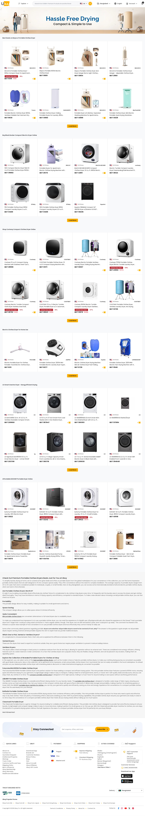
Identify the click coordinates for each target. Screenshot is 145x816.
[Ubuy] (5, 3)
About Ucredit (31, 763)
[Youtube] (125, 808)
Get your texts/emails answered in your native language (133, 759)
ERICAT (68, 165)
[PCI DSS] (7, 793)
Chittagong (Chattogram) (107, 753)
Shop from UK (19, 803)
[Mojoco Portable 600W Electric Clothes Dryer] (55, 56)
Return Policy (31, 757)
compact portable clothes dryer (41, 675)
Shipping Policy (7, 765)
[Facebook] (118, 808)
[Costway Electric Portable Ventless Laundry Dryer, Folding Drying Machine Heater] (90, 248)
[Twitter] (129, 808)
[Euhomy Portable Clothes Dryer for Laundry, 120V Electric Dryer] (20, 497)
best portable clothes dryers (43, 660)
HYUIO (68, 551)
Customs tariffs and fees (11, 763)
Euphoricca (31, 551)
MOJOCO (32, 68)
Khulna (99, 755)
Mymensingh (101, 763)
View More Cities (103, 767)
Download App (31, 751)
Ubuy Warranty (7, 771)
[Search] (90, 3)
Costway (32, 259)
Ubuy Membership (8, 769)
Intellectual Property (9, 757)
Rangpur (100, 765)
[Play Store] (127, 781)
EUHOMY (32, 509)
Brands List (30, 753)
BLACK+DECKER (100, 165)
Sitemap (5, 759)
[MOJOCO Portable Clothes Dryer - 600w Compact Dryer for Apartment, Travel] (20, 56)
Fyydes (103, 360)
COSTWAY (67, 259)
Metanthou (136, 551)
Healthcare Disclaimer (10, 773)
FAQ (27, 761)
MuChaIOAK (136, 110)
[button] (103, 3)
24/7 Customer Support (132, 752)
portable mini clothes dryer (84, 681)
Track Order (6, 761)
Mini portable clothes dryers (12, 616)
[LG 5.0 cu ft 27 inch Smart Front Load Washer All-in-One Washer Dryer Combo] (55, 403)
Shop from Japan (33, 803)
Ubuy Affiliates (31, 765)
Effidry (33, 204)
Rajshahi (100, 757)
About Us (5, 751)
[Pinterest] (133, 808)
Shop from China (79, 803)
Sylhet (99, 759)
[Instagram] (121, 808)
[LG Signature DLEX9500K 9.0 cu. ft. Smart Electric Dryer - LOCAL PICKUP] (20, 442)
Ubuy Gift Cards (32, 767)
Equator (102, 204)
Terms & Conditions (56, 808)
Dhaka (99, 751)
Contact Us (6, 753)
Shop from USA (7, 803)
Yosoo (33, 110)
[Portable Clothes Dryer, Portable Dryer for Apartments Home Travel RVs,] (20, 539)
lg (34, 454)
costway (137, 165)
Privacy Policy (70, 808)
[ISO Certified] (22, 793)
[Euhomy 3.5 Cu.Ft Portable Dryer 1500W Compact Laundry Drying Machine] (90, 539)
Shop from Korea (65, 803)
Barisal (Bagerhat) (104, 761)
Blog (27, 759)
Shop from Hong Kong (49, 803)
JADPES (68, 360)
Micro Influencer (8, 767)
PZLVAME (32, 360)
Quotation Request (9, 755)
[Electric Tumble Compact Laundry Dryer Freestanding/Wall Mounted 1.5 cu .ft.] (125, 153)
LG (34, 415)
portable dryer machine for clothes (31, 685)
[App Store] (127, 776)
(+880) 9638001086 (130, 768)
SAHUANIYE (66, 110)
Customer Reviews (33, 755)
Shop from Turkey (94, 803)
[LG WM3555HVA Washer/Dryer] (125, 403)
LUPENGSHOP (136, 360)
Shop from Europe (109, 803)
